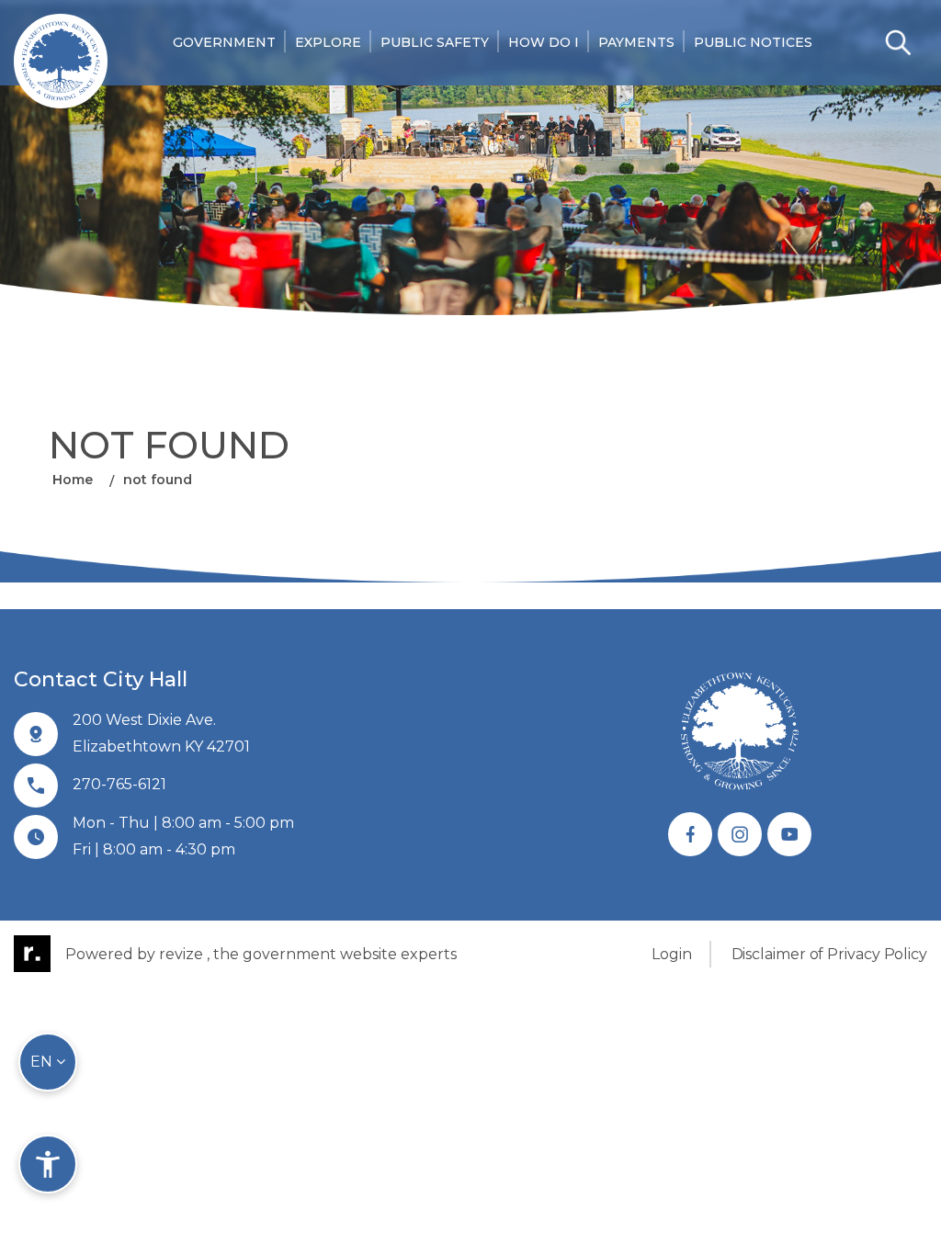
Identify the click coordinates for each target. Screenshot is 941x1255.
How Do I (543, 42)
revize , (184, 954)
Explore (328, 42)
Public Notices (753, 42)
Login (672, 954)
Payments (636, 42)
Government (224, 42)
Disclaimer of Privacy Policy (829, 954)
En (43, 1061)
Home (72, 479)
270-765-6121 (119, 784)
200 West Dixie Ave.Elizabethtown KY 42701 (161, 733)
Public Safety (434, 42)
